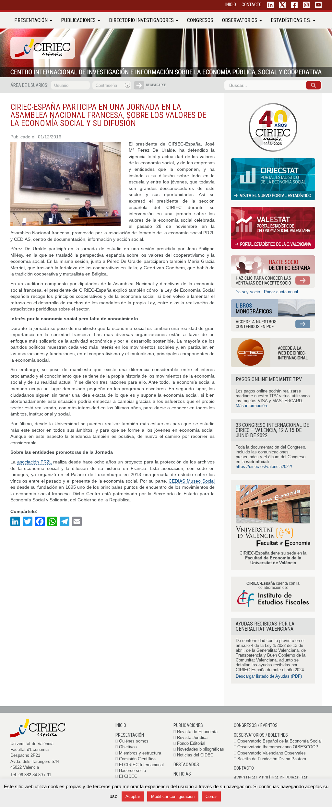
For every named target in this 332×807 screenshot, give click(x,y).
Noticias (182, 774)
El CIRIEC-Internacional (141, 764)
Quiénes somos (133, 741)
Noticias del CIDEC (195, 755)
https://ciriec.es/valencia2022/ (264, 466)
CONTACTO (252, 4)
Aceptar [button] (132, 796)
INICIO (230, 4)
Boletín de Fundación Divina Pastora (271, 758)
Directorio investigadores (142, 20)
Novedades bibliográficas (200, 749)
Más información (251, 405)
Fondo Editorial (191, 743)
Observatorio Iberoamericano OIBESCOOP (277, 746)
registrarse (156, 85)
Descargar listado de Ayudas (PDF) (269, 676)
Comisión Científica (137, 758)
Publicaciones (79, 20)
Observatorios (240, 20)
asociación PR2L (34, 461)
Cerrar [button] (211, 796)
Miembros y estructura (140, 753)
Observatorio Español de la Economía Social (279, 741)
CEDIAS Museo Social (192, 481)
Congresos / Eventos (256, 725)
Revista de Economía (197, 731)
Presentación (31, 20)
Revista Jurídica (192, 737)
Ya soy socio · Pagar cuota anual (267, 291)
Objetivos (128, 746)
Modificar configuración (173, 796)
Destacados (186, 764)
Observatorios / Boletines (261, 735)
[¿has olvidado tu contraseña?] (127, 85)
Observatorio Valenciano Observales (271, 753)
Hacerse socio (132, 770)
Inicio (120, 725)
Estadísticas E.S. (291, 20)
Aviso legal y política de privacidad (271, 777)
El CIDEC (128, 776)
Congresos (200, 20)
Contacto (244, 768)
